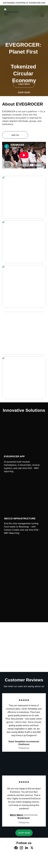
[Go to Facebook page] (16, 847)
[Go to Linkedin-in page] (26, 847)
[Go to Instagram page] (21, 847)
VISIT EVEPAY (24, 598)
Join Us (15, 135)
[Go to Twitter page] (31, 847)
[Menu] (42, 15)
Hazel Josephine (17, 741)
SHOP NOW (24, 616)
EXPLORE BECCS (24, 608)
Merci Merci (16, 815)
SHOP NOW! (24, 92)
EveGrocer (24, 818)
